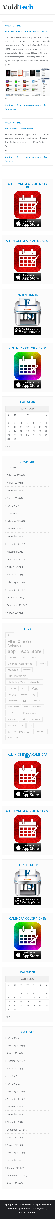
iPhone (12, 694)
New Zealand (13, 713)
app (12, 651)
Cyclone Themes (27, 1212)
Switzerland (35, 719)
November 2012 (15, 551)
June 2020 (12, 467)
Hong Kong (12, 688)
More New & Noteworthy (19, 128)
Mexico (37, 701)
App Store (31, 651)
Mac (26, 701)
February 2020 (14, 475)
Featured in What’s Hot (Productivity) (26, 31)
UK (22, 725)
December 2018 (15, 490)
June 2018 (12, 505)
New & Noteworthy (33, 706)
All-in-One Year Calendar (30, 105)
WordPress (26, 1208)
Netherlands (13, 706)
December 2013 (15, 536)
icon (23, 688)
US (30, 725)
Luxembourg (13, 701)
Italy (33, 694)
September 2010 (15, 605)
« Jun (8, 446)
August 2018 (13, 498)
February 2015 (14, 520)
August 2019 (13, 482)
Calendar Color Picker (20, 663)
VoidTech (10, 105)
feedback (27, 670)
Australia (12, 657)
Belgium (35, 657)
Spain (23, 719)
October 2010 (14, 597)
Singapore (12, 719)
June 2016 (12, 513)
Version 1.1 (41, 731)
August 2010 (13, 612)
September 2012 (15, 559)
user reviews (20, 731)
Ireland (24, 694)
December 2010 (15, 589)
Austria (23, 657)
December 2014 (15, 528)
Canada (42, 663)
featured (13, 670)
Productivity (29, 712)
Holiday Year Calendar (24, 682)
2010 (9, 635)
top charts (12, 725)
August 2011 (13, 574)
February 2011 (14, 582)
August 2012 (13, 566)
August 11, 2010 (13, 123)
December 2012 (15, 544)
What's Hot (13, 737)
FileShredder (17, 676)
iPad (34, 688)
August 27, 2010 (13, 25)
